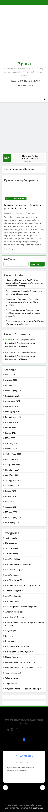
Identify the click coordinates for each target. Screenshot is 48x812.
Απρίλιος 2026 (11, 380)
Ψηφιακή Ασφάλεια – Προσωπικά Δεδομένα (23, 689)
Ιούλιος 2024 (10, 491)
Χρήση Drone (11, 683)
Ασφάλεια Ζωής (12, 575)
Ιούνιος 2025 (10, 433)
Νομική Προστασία (13, 657)
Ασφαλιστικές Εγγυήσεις (15, 617)
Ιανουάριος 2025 (12, 459)
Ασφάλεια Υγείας (12, 601)
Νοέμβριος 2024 (12, 470)
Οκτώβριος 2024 (12, 475)
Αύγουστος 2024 (12, 486)
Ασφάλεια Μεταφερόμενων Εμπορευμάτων (23, 585)
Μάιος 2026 (10, 375)
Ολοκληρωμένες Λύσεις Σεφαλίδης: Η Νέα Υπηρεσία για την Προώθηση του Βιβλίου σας (20, 342)
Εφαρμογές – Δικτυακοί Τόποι (17, 646)
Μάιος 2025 (10, 438)
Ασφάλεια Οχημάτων (14, 591)
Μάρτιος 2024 (11, 512)
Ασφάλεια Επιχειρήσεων (16, 198)
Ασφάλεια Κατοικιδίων (14, 580)
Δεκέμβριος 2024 (12, 465)
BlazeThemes (37, 808)
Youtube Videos (11, 548)
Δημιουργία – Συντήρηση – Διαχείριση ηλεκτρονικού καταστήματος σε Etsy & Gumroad (22, 302)
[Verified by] (24, 739)
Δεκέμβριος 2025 (12, 401)
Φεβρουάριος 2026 (13, 391)
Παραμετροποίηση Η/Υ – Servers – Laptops (23, 667)
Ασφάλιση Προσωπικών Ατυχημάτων (21, 606)
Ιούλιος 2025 (10, 428)
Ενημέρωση (10, 641)
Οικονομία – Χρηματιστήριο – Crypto (20, 662)
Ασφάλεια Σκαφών (13, 596)
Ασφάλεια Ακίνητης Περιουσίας (18, 564)
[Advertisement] (24, 128)
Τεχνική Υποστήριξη (13, 673)
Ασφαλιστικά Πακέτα (14, 612)
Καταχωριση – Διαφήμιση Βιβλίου (19, 652)
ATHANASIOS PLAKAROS (23, 756)
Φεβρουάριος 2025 (13, 454)
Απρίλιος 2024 (11, 507)
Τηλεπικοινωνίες (12, 678)
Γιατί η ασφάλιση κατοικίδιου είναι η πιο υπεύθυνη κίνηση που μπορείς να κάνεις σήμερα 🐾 (23, 313)
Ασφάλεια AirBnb (12, 559)
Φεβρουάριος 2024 (13, 517)
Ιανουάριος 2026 (12, 396)
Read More (8, 249)
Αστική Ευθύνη (11, 554)
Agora (24, 63)
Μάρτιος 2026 (11, 385)
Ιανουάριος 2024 (12, 523)
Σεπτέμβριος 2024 (13, 480)
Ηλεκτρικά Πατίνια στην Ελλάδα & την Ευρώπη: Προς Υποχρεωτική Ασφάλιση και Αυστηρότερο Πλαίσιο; (30, 157)
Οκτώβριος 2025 (12, 412)
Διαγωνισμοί (10, 630)
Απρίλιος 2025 (11, 443)
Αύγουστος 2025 (12, 422)
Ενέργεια (9, 636)
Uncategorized (11, 543)
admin (8, 213)
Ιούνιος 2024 (10, 496)
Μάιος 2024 (10, 501)
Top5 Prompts (11, 538)
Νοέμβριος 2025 (12, 406)
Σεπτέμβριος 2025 (13, 417)
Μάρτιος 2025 (11, 449)
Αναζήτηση (9, 259)
